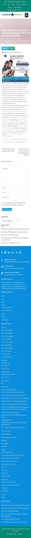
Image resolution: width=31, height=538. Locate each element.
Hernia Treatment (6, 431)
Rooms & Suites (5, 476)
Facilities (3, 449)
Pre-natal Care (5, 368)
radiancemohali (7, 52)
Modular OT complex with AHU (9, 458)
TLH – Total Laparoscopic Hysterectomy (12, 392)
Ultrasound (4, 473)
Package (3, 494)
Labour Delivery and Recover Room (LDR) (12, 455)
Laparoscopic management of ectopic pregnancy (14, 404)
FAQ (9, 4)
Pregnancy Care (5, 363)
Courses (10, 7)
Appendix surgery (6, 434)
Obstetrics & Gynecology (8, 482)
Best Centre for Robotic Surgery (10, 235)
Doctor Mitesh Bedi (6, 345)
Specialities (4, 360)
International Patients (7, 452)
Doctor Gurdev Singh (7, 342)
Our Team (3, 327)
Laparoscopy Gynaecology (8, 389)
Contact (3, 497)
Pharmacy (4, 467)
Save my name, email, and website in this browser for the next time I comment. (13, 204)
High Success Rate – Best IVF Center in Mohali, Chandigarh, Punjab (23, 152)
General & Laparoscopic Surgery (10, 412)
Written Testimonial (6, 307)
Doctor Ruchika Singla (7, 336)
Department (4, 479)
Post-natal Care (5, 365)
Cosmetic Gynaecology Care (8, 437)
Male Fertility (5, 380)
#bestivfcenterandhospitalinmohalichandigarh (14, 139)
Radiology (4, 440)
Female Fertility (5, 372)
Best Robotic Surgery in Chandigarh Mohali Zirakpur (15, 229)
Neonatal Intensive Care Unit (9, 461)
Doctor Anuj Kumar (6, 351)
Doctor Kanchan (5, 354)
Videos (18, 4)
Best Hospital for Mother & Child (10, 243)
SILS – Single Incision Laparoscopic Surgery (13, 427)
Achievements (17, 7)
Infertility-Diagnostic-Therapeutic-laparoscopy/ (14, 401)
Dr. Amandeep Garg (6, 357)
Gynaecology (4, 386)
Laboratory (4, 470)
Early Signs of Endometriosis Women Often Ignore (15, 232)
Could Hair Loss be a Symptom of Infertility (8, 150)
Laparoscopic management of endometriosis (13, 395)
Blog (13, 4)
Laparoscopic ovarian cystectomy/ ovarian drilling (14, 398)
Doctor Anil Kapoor (6, 339)
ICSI (2, 383)
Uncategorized (17, 52)
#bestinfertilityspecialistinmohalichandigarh (14, 142)
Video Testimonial (6, 310)
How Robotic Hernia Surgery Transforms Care (13, 522)
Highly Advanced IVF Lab (8, 464)
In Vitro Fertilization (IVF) (8, 374)
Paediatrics (4, 446)
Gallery (24, 4)
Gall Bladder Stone (6, 420)
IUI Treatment (5, 377)
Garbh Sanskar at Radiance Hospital (16, 2)
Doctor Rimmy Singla (7, 333)
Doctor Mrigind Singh (7, 348)
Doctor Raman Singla (7, 330)
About (4, 4)
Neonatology (4, 443)
